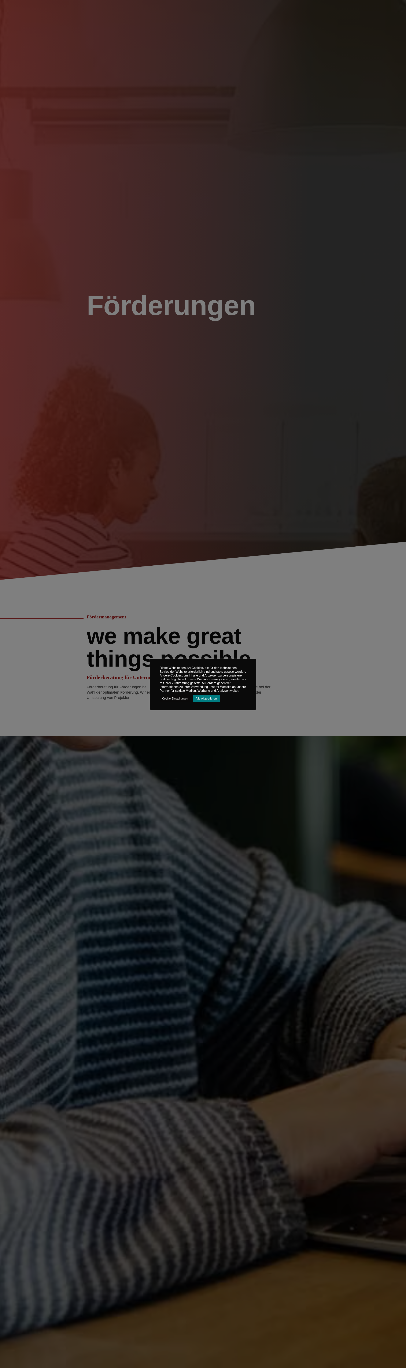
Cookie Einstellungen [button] (175, 698)
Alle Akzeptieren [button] (206, 698)
